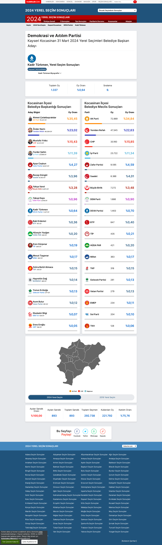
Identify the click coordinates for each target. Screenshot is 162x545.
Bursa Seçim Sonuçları (34, 475)
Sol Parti (94, 314)
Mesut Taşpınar (41, 255)
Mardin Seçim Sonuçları (35, 511)
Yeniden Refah (97, 130)
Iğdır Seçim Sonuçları (62, 491)
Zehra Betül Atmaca (43, 267)
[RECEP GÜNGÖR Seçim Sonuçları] (30, 176)
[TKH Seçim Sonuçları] (87, 326)
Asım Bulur (38, 301)
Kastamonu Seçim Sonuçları (65, 499)
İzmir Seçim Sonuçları (34, 495)
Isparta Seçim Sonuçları (91, 491)
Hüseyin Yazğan (41, 232)
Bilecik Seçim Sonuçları (119, 467)
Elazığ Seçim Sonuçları (34, 483)
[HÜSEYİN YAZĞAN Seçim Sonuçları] (30, 233)
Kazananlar (112, 21)
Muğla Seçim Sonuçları (90, 511)
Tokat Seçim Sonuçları (62, 527)
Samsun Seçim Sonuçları (91, 519)
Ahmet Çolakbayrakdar (44, 117)
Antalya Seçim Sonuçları (119, 458)
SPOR (94, 1)
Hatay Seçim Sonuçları (34, 491)
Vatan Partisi (96, 291)
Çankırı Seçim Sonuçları (91, 475)
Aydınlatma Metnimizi (9, 538)
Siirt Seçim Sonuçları (118, 519)
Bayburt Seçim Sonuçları (91, 467)
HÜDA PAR (95, 245)
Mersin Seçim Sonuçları (63, 511)
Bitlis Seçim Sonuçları (62, 471)
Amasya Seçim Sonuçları (63, 458)
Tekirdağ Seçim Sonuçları (36, 527)
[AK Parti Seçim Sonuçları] (87, 118)
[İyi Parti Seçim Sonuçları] (87, 153)
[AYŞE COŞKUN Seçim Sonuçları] (30, 164)
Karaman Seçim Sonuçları (119, 495)
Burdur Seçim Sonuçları (119, 471)
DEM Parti (95, 199)
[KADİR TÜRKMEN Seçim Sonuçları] (30, 210)
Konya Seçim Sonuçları (34, 507)
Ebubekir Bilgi (40, 313)
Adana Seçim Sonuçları (35, 454)
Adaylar (129, 21)
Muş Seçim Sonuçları (118, 511)
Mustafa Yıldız (40, 140)
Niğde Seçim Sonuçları (62, 515)
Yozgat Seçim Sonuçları (119, 532)
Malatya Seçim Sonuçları (91, 507)
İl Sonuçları (65, 21)
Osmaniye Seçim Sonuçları (120, 515)
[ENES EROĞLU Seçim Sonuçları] (30, 326)
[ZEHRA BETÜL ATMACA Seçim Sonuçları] (30, 268)
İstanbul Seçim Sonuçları (119, 491)
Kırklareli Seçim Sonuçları (36, 503)
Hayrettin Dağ (40, 278)
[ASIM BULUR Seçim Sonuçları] (30, 302)
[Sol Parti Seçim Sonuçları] (87, 314)
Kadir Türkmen (40, 209)
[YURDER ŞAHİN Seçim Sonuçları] (30, 153)
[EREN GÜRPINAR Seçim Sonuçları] (30, 245)
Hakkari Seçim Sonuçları (119, 487)
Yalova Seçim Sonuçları (91, 532)
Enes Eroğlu (39, 324)
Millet (93, 257)
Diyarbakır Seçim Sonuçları (64, 479)
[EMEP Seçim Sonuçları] (87, 302)
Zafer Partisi (96, 164)
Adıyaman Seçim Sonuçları (64, 454)
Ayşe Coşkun (39, 163)
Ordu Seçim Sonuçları (90, 515)
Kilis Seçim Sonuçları (90, 503)
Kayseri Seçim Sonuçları (91, 499)
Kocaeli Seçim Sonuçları (119, 503)
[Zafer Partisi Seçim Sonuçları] (87, 164)
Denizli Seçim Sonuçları (35, 479)
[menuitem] (73, 356)
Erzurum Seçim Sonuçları (91, 483)
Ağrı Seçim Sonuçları (117, 454)
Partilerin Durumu (97, 21)
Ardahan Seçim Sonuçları (35, 462)
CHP (92, 141)
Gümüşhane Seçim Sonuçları (93, 487)
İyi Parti (94, 153)
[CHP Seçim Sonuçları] (87, 141)
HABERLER (50, 1)
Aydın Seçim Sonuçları (90, 462)
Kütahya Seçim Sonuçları (63, 507)
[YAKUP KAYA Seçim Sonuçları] (30, 199)
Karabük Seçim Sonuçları (91, 495)
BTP (92, 222)
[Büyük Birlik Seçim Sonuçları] (87, 187)
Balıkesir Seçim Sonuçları (119, 462)
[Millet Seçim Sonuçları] (87, 256)
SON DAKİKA (60, 1)
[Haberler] (33, 3)
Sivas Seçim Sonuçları (62, 523)
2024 (34, 18)
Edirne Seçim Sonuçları (118, 479)
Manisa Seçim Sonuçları (119, 507)
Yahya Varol (39, 186)
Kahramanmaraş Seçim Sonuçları (67, 495)
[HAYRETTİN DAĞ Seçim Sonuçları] (30, 279)
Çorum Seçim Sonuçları (119, 475)
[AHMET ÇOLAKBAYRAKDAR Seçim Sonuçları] (30, 118)
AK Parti (94, 118)
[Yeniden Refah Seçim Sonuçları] (87, 130)
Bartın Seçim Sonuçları (34, 467)
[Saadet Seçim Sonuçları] (87, 176)
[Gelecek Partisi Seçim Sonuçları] (87, 279)
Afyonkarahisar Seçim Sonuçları (94, 454)
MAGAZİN (87, 1)
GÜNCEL (70, 1)
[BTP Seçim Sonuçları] (87, 222)
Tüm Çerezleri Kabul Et (10, 542)
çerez (41, 532)
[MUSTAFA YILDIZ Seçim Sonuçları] (30, 141)
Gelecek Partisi (98, 280)
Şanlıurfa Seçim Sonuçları (92, 523)
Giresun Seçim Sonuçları (63, 487)
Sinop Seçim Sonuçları (34, 523)
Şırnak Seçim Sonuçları (118, 523)
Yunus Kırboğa (40, 290)
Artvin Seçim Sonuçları (62, 462)
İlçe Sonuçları (80, 21)
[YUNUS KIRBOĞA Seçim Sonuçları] (30, 291)
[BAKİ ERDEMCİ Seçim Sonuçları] (30, 222)
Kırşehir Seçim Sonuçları (63, 503)
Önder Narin (39, 129)
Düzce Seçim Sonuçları (90, 479)
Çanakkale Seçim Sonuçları (64, 475)
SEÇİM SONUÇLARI (105, 1)
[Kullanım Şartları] (129, 541)
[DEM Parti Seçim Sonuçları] (87, 199)
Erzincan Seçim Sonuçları (63, 483)
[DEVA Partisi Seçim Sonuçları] (87, 210)
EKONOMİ (78, 1)
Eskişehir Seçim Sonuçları (120, 483)
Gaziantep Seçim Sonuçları (36, 487)
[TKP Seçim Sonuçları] (87, 268)
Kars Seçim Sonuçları (34, 499)
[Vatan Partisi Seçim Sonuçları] (87, 291)
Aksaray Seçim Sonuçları (35, 458)
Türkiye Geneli (49, 21)
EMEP (93, 303)
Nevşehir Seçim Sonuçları (36, 515)
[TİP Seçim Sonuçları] (87, 233)
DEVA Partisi (96, 211)
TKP (92, 268)
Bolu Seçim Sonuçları (90, 471)
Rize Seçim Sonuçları (34, 519)
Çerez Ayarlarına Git (29, 542)
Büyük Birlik (96, 187)
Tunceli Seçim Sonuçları (119, 527)
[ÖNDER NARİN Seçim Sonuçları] (30, 130)
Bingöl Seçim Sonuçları (35, 471)
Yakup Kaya (39, 198)
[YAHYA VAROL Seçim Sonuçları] (30, 187)
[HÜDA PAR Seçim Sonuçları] (87, 245)
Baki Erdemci (39, 221)
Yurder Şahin (39, 152)
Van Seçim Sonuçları (61, 532)
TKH (92, 326)
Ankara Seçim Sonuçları (91, 458)
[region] (23, 538)
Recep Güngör (40, 175)
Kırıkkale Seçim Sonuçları (119, 499)
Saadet (93, 176)
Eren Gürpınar (40, 244)
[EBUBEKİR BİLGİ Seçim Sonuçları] (30, 314)
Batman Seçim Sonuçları (63, 467)
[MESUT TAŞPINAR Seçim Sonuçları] (30, 256)
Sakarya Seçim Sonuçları (63, 519)
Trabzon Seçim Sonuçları (91, 527)
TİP (92, 234)
